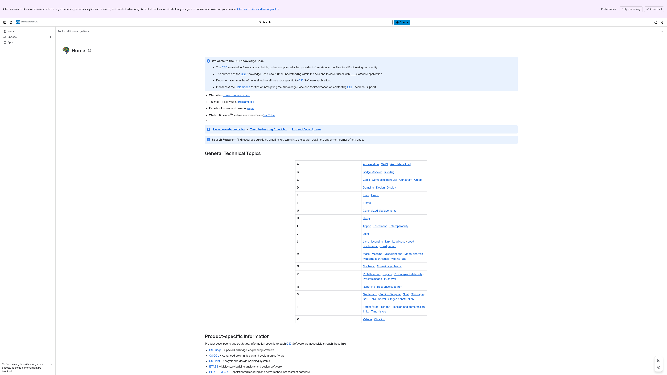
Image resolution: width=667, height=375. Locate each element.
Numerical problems (389, 266)
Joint (366, 233)
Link (387, 241)
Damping (368, 187)
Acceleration (371, 164)
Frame (367, 203)
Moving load (398, 258)
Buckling (389, 172)
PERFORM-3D (218, 372)
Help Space (243, 87)
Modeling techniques (376, 258)
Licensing (377, 241)
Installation (380, 226)
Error (366, 195)
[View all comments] (658, 360)
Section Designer (390, 294)
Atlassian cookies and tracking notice (258, 9)
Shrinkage (417, 294)
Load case (398, 241)
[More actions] (661, 31)
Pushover (390, 279)
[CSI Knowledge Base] (26, 22)
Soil (365, 299)
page (250, 108)
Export (375, 195)
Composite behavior (384, 179)
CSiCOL (214, 355)
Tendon (385, 307)
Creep (418, 179)
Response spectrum (389, 286)
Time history (378, 311)
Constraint (405, 179)
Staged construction (401, 299)
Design (380, 187)
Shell (406, 294)
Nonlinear (369, 266)
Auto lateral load (400, 164)
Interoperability (398, 226)
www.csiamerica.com (236, 95)
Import (367, 226)
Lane (366, 241)
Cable (366, 179)
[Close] (51, 364)
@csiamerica (246, 101)
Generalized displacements (379, 210)
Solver (382, 299)
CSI (224, 67)
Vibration (379, 319)
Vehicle (367, 319)
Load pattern (388, 246)
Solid (373, 299)
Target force (370, 307)
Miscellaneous (393, 254)
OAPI (384, 164)
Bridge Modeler (372, 172)
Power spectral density (408, 274)
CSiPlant (214, 361)
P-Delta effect (372, 274)
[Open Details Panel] (658, 367)
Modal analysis (413, 254)
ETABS (214, 366)
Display (391, 187)
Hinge (366, 218)
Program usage (372, 279)
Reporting (369, 286)
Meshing (377, 254)
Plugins (387, 274)
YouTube (269, 115)
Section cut (370, 294)
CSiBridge (215, 350)
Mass (366, 254)
